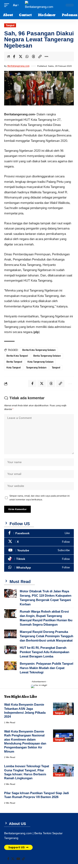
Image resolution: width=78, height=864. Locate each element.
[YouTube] (18, 859)
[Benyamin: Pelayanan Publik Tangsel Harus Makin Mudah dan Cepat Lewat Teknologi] (10, 665)
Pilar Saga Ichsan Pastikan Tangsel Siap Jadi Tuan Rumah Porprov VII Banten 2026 (36, 795)
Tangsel (10, 25)
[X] (39, 542)
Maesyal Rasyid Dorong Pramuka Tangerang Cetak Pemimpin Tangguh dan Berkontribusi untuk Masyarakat (46, 636)
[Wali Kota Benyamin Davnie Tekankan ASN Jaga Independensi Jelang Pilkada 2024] (63, 709)
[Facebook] (39, 533)
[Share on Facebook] (14, 56)
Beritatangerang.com (18, 66)
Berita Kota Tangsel (17, 355)
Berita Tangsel (14, 361)
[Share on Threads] (33, 56)
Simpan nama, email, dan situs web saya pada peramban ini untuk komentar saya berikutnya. (39, 498)
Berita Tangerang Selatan (47, 355)
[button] (7, 5)
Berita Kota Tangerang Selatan (39, 350)
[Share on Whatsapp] (27, 56)
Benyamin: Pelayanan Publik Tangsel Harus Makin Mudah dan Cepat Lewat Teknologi (46, 668)
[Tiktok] (39, 559)
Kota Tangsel (13, 367)
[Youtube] (39, 550)
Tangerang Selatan (36, 367)
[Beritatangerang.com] (39, 5)
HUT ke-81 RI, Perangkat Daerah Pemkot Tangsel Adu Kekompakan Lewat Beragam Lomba (44, 652)
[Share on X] (21, 56)
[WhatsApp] (39, 567)
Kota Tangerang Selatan (40, 361)
